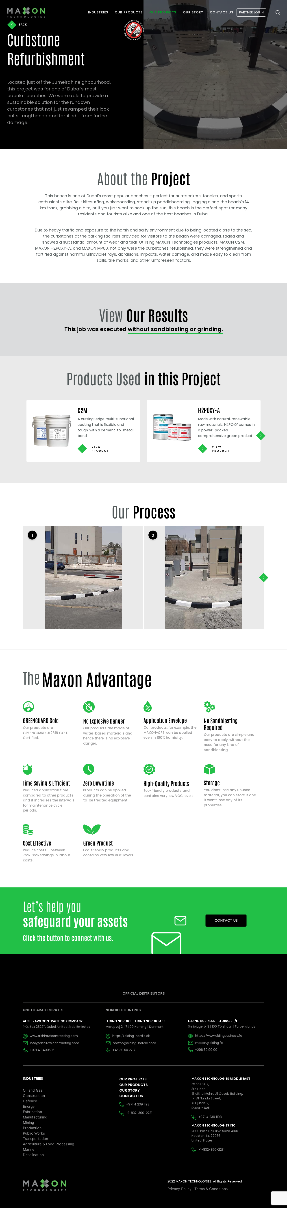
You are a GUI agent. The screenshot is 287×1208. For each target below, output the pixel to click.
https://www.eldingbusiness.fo (218, 1035)
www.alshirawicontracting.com (54, 1036)
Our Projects (133, 1079)
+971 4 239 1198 (138, 1104)
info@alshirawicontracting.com (54, 1043)
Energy (29, 1106)
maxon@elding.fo (209, 1043)
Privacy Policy (179, 1189)
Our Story (129, 1090)
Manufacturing (35, 1117)
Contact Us (131, 1096)
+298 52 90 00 (206, 1049)
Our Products (133, 1084)
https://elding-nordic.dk (131, 1036)
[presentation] (260, 435)
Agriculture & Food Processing (48, 1144)
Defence (30, 1101)
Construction (34, 1095)
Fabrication (32, 1111)
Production (32, 1128)
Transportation (35, 1138)
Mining (28, 1122)
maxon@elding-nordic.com (134, 1043)
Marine (28, 1149)
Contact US (226, 920)
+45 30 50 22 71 (124, 1050)
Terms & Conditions (211, 1189)
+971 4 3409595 (42, 1050)
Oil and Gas (32, 1090)
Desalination (33, 1154)
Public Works (34, 1133)
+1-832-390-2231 (139, 1113)
